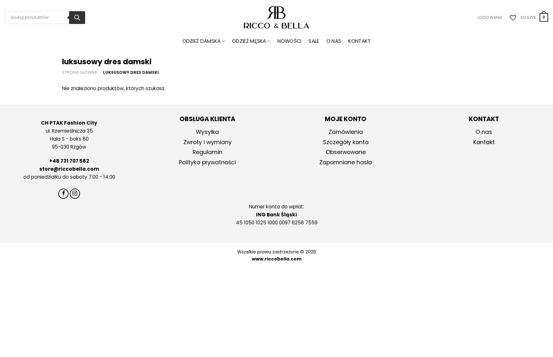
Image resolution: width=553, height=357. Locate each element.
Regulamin (207, 152)
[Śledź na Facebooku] (63, 194)
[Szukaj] (77, 17)
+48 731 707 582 (69, 161)
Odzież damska (201, 41)
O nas (333, 41)
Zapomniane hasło (345, 162)
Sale (314, 41)
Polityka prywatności (207, 162)
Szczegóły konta (346, 142)
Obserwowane (346, 152)
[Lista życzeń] (511, 18)
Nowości (289, 41)
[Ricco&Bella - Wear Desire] (276, 17)
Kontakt (359, 41)
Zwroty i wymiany (207, 142)
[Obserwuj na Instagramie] (75, 194)
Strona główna (79, 72)
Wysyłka (207, 132)
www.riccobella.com (276, 259)
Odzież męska (249, 41)
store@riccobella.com (69, 169)
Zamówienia (346, 132)
